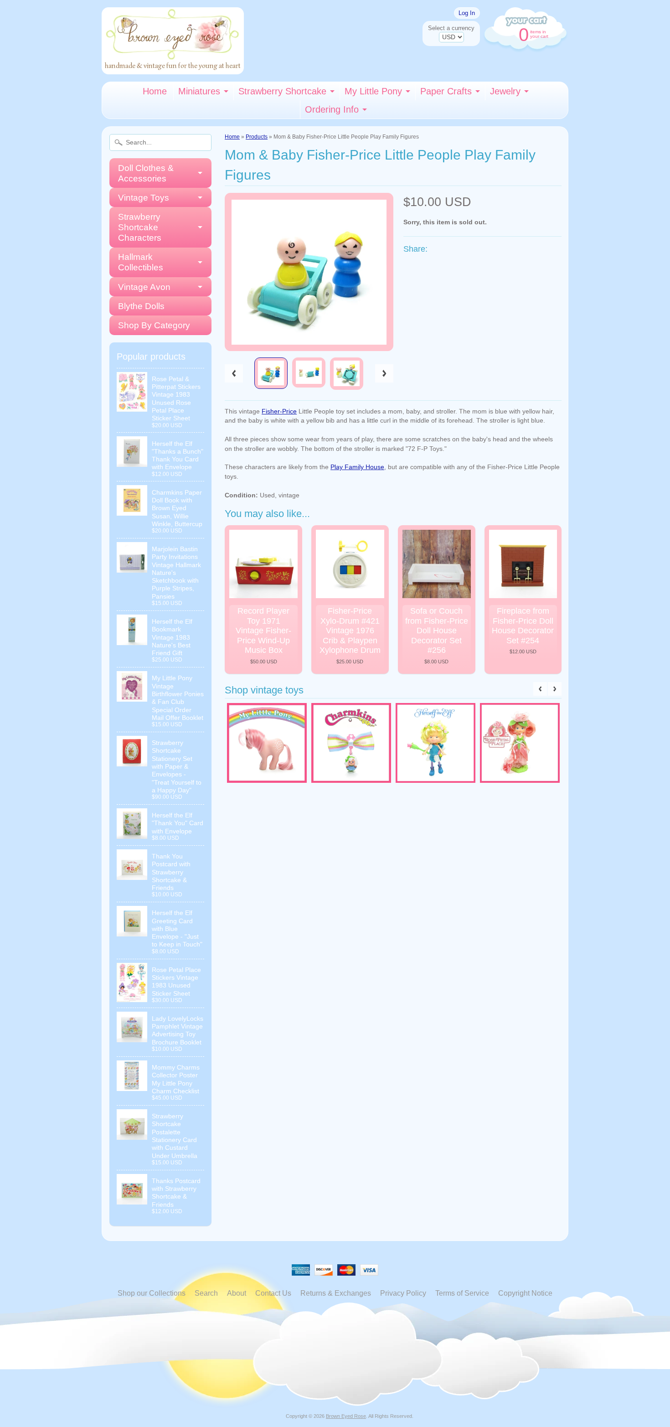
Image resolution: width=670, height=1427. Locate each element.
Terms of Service (462, 1293)
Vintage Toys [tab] (143, 197)
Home (155, 91)
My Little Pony (373, 91)
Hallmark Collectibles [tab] (140, 262)
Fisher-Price (279, 411)
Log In (467, 13)
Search (206, 1293)
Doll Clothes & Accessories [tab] (146, 173)
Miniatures (199, 91)
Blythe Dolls (141, 306)
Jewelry (505, 91)
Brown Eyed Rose (346, 1416)
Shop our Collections (152, 1293)
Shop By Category (154, 325)
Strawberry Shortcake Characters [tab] (139, 227)
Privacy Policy (403, 1293)
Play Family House (357, 467)
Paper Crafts (446, 91)
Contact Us (273, 1293)
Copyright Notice (525, 1293)
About (236, 1293)
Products (257, 137)
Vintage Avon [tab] (144, 287)
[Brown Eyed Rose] (173, 68)
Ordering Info (332, 109)
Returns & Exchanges (335, 1293)
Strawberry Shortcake (282, 91)
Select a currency (451, 28)
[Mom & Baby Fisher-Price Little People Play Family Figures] (271, 373)
